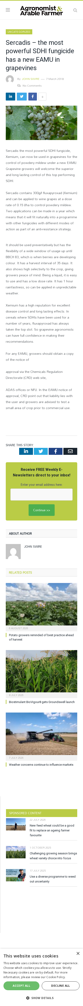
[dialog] (41, 977)
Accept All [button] (21, 986)
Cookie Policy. (55, 977)
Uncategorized (19, 31)
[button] (41, 998)
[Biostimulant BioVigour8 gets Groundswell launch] (41, 673)
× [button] (78, 953)
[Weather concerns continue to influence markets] (41, 736)
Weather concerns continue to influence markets (41, 764)
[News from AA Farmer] (41, 9)
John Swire (30, 78)
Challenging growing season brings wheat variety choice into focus (53, 856)
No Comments (32, 85)
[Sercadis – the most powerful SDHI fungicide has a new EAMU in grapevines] (41, 123)
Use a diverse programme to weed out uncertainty (53, 879)
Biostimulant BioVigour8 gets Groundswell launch (42, 702)
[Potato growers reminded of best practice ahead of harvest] (41, 606)
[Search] (75, 10)
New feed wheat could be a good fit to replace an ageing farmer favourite (52, 830)
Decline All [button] (60, 986)
